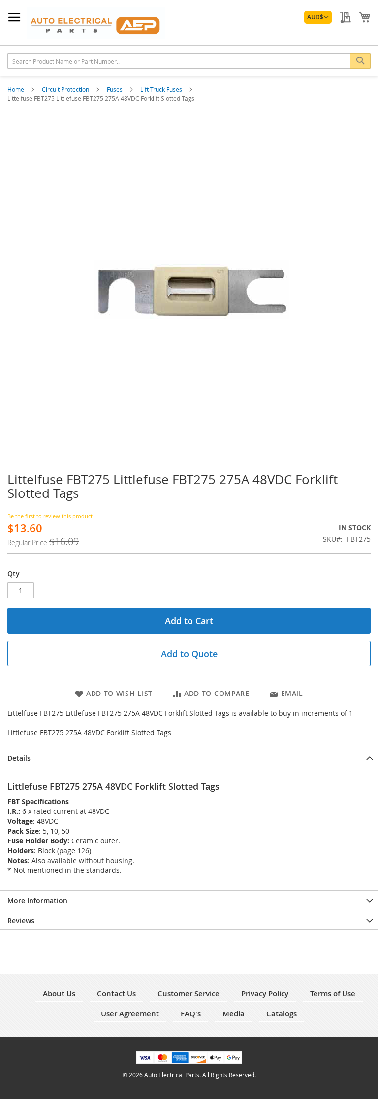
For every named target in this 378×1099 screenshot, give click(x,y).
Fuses (115, 89)
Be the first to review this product (50, 516)
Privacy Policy (264, 993)
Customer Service (189, 993)
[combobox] (189, 61)
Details (19, 758)
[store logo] (96, 23)
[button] (318, 17)
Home (16, 89)
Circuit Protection (66, 89)
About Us (59, 993)
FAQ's (191, 1014)
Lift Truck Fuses (162, 89)
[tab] (189, 757)
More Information (37, 900)
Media (233, 1014)
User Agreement (130, 1014)
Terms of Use (332, 993)
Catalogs (281, 1014)
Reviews (20, 920)
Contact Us (116, 993)
